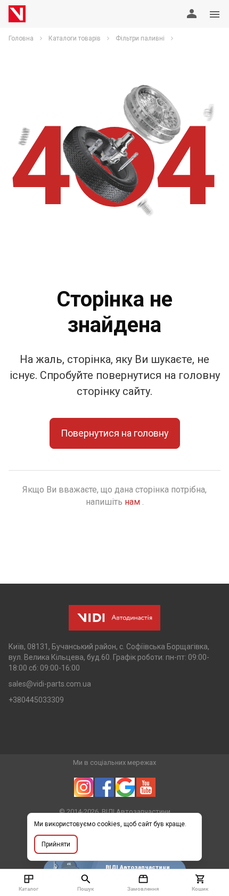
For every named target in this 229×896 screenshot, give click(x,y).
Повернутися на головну (115, 433)
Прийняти (56, 844)
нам (133, 502)
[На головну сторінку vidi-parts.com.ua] (17, 13)
